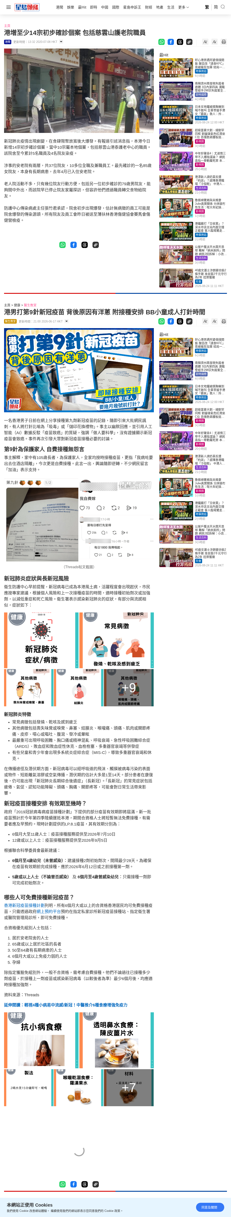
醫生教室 (30, 305)
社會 (198, 281)
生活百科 (201, 188)
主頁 (7, 26)
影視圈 (200, 141)
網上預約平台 (49, 911)
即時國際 (201, 94)
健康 (17, 305)
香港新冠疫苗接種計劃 (24, 905)
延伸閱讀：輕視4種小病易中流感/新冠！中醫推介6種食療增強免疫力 (65, 1005)
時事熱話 (201, 71)
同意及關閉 (209, 1207)
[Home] (27, 7)
